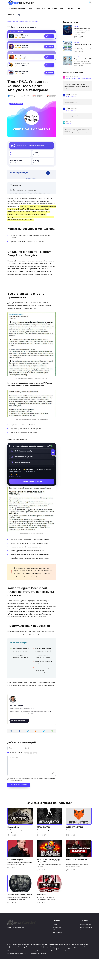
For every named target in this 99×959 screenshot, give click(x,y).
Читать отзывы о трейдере (32, 481)
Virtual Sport (41, 894)
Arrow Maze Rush (71, 96)
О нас (55, 924)
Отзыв (12, 752)
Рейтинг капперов (36, 8)
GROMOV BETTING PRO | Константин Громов (78, 78)
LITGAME (68, 124)
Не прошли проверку (56, 8)
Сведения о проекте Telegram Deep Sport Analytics (31, 193)
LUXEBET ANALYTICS (74, 827)
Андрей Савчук (14, 96)
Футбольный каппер (22, 64)
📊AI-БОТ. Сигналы (21, 35)
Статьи (79, 8)
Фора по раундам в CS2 (82, 28)
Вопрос (20, 752)
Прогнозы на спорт (21, 71)
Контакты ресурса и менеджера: (24, 190)
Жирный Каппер (20, 56)
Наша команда (57, 932)
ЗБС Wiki (70, 8)
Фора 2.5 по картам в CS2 (83, 44)
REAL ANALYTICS (43, 827)
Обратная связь (58, 930)
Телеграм (50, 36)
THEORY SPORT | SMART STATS (19, 894)
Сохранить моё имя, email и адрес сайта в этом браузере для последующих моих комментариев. (32, 779)
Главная (9, 21)
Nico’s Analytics (13, 827)
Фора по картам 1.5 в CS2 (83, 59)
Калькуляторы (19, 15)
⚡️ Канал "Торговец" (22, 45)
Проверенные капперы (17, 8)
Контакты (11, 15)
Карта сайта (57, 927)
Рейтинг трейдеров (86, 927)
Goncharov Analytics (15, 860)
